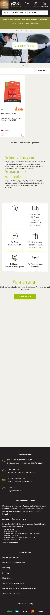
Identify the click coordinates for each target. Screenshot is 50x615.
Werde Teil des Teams (11, 594)
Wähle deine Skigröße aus (13, 583)
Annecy (5, 519)
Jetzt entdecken (32, 23)
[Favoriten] (2, 135)
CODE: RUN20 (17, 23)
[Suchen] (46, 11)
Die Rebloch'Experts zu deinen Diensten (19, 588)
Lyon (25, 519)
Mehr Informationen (10, 542)
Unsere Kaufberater (10, 557)
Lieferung (6, 568)
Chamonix (15, 519)
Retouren (6, 573)
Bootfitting (7, 578)
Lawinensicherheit (12, 31)
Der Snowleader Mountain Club (15, 563)
